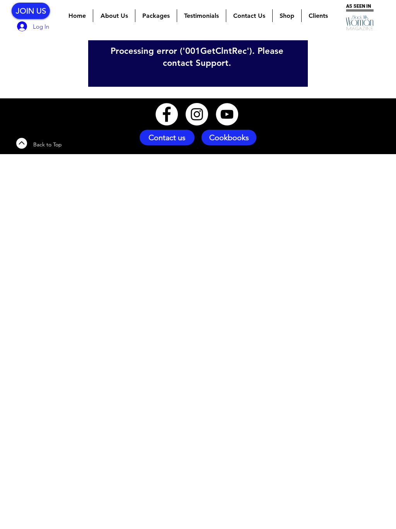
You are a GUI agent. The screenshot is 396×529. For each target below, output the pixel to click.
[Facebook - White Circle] (166, 114)
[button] (156, 15)
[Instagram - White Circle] (197, 114)
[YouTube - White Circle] (227, 114)
